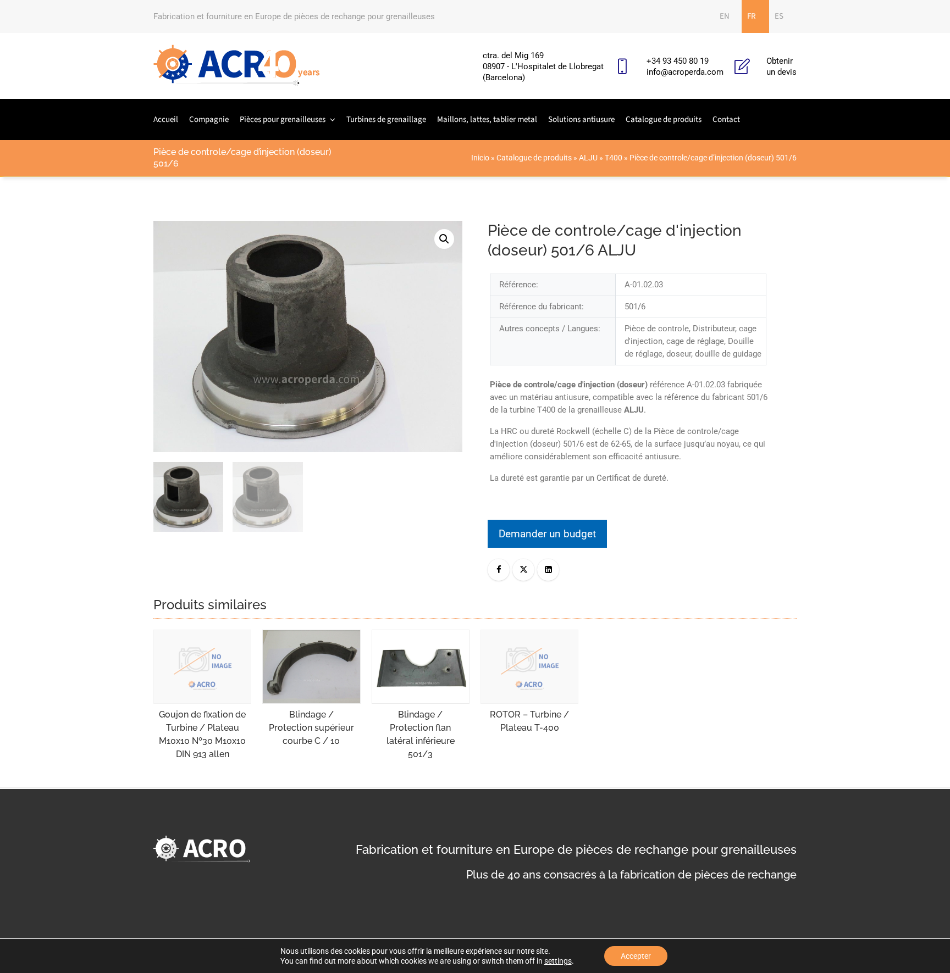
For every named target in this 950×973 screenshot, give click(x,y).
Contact (726, 119)
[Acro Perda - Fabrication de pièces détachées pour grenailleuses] (236, 66)
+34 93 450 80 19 (678, 61)
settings (558, 961)
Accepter (636, 956)
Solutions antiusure (581, 119)
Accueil (165, 119)
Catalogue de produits (664, 119)
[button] (444, 239)
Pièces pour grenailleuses (282, 119)
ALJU (588, 157)
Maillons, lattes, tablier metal (487, 119)
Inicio (480, 157)
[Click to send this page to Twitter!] (523, 570)
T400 (613, 157)
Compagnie (209, 119)
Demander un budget (547, 533)
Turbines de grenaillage (386, 119)
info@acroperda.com (685, 72)
